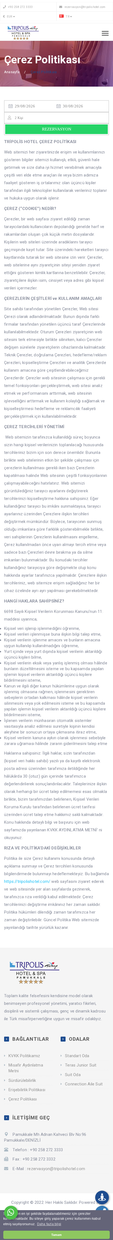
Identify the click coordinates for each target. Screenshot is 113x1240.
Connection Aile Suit (84, 1084)
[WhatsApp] (11, 1212)
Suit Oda (73, 1074)
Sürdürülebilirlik (22, 1080)
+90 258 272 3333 (20, 7)
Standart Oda (77, 1055)
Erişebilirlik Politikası (27, 1089)
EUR (9, 16)
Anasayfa (12, 72)
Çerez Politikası (23, 1099)
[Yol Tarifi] (102, 1197)
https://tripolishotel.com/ (27, 881)
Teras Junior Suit (80, 1065)
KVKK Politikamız (24, 1055)
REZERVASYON (56, 129)
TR (67, 16)
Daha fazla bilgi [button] (49, 1224)
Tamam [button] (56, 1234)
